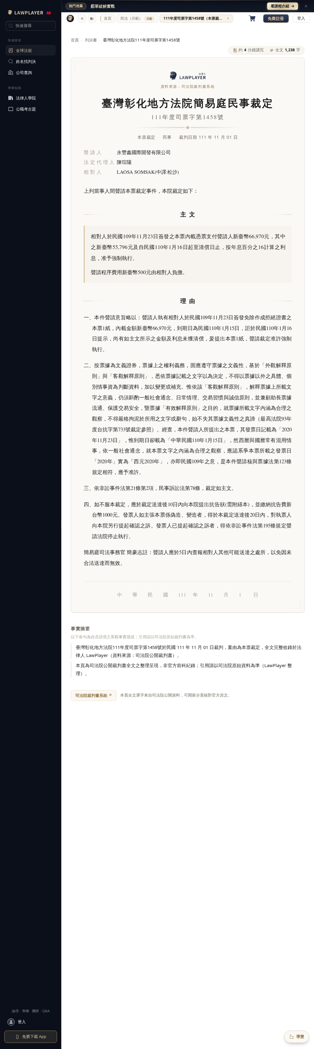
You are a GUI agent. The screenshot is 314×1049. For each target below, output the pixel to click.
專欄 (25, 1010)
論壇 (15, 1010)
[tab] (107, 18)
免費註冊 (276, 18)
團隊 (35, 1010)
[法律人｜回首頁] (70, 18)
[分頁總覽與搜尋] (92, 18)
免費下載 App (34, 1036)
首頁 (75, 40)
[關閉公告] (306, 6)
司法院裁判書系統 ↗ (93, 695)
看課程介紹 (282, 6)
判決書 (91, 40)
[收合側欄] (82, 18)
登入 (301, 18)
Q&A (46, 1010)
